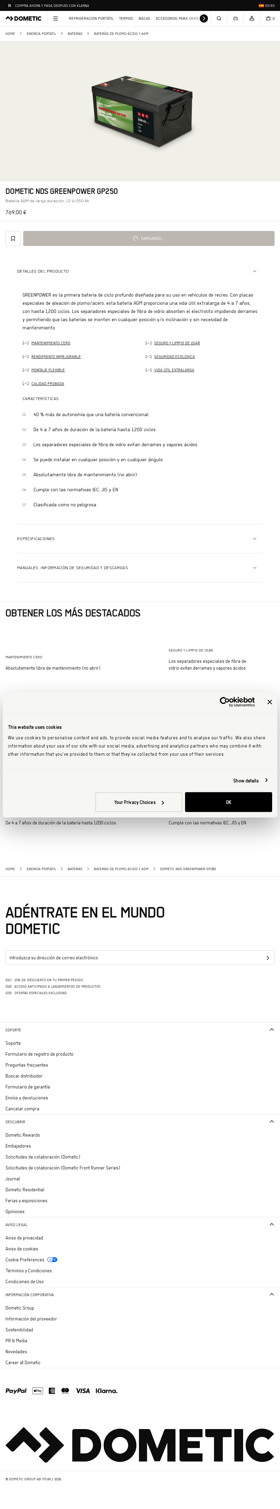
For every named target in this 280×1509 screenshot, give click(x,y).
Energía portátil (41, 34)
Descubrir (15, 1122)
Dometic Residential (43, 1189)
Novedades (35, 1351)
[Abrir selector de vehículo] (235, 18)
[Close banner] (269, 701)
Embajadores (18, 1146)
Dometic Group (38, 1308)
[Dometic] (23, 18)
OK (228, 802)
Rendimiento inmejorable (56, 356)
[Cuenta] (251, 18)
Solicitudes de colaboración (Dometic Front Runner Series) (62, 1167)
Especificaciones (36, 538)
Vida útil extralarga (174, 370)
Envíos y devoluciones (26, 1097)
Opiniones (15, 1211)
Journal (12, 1178)
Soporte (13, 1030)
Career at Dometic (42, 1362)
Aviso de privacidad (24, 1237)
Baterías (75, 34)
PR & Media (35, 1340)
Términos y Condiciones (28, 1270)
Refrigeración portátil (91, 18)
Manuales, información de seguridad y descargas (72, 567)
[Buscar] (219, 18)
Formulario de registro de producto (39, 1054)
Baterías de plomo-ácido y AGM (121, 34)
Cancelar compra (22, 1108)
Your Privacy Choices (135, 802)
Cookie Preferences (24, 1259)
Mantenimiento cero (50, 343)
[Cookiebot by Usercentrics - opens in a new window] (225, 702)
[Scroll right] (204, 18)
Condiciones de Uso (24, 1281)
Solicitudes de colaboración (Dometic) (42, 1157)
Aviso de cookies (21, 1248)
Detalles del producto (43, 271)
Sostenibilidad (19, 1329)
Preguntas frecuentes (26, 1065)
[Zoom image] (140, 111)
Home (10, 34)
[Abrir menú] (55, 18)
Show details (246, 780)
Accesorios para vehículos (182, 18)
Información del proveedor (31, 1318)
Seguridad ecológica (174, 356)
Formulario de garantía (27, 1086)
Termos (126, 18)
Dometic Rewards (22, 1135)
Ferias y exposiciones (26, 1200)
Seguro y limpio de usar (177, 343)
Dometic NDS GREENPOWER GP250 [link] (188, 869)
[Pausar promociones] (9, 5)
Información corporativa (29, 1294)
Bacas (144, 18)
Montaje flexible (48, 370)
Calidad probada (47, 383)
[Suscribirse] (268, 957)
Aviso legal (16, 1224)
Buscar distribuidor (24, 1076)
